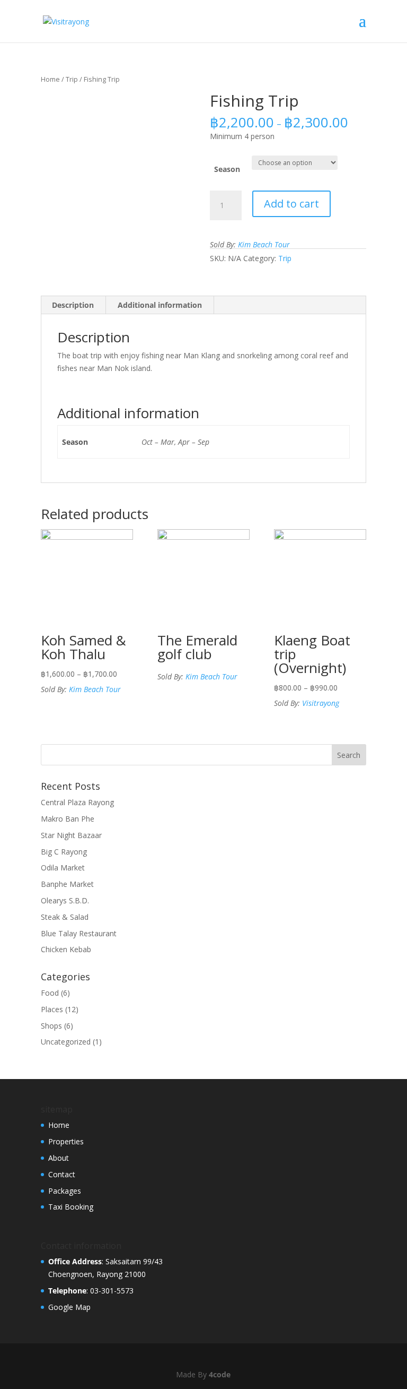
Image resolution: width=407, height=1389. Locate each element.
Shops (51, 1026)
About (58, 1158)
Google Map (69, 1307)
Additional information (160, 305)
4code (220, 1374)
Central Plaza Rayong (77, 802)
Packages (64, 1191)
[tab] (73, 305)
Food (50, 993)
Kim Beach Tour (264, 244)
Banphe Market (67, 884)
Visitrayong (320, 703)
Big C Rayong (64, 852)
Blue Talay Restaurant (79, 933)
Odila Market (63, 867)
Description (73, 305)
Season (227, 169)
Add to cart (291, 203)
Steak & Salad (65, 917)
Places (52, 1009)
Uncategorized (66, 1042)
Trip (72, 79)
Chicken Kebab (66, 949)
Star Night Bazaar (71, 835)
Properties (66, 1141)
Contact (61, 1174)
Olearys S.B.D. (65, 900)
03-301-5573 (112, 1291)
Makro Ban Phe (67, 819)
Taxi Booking (70, 1207)
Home (50, 79)
